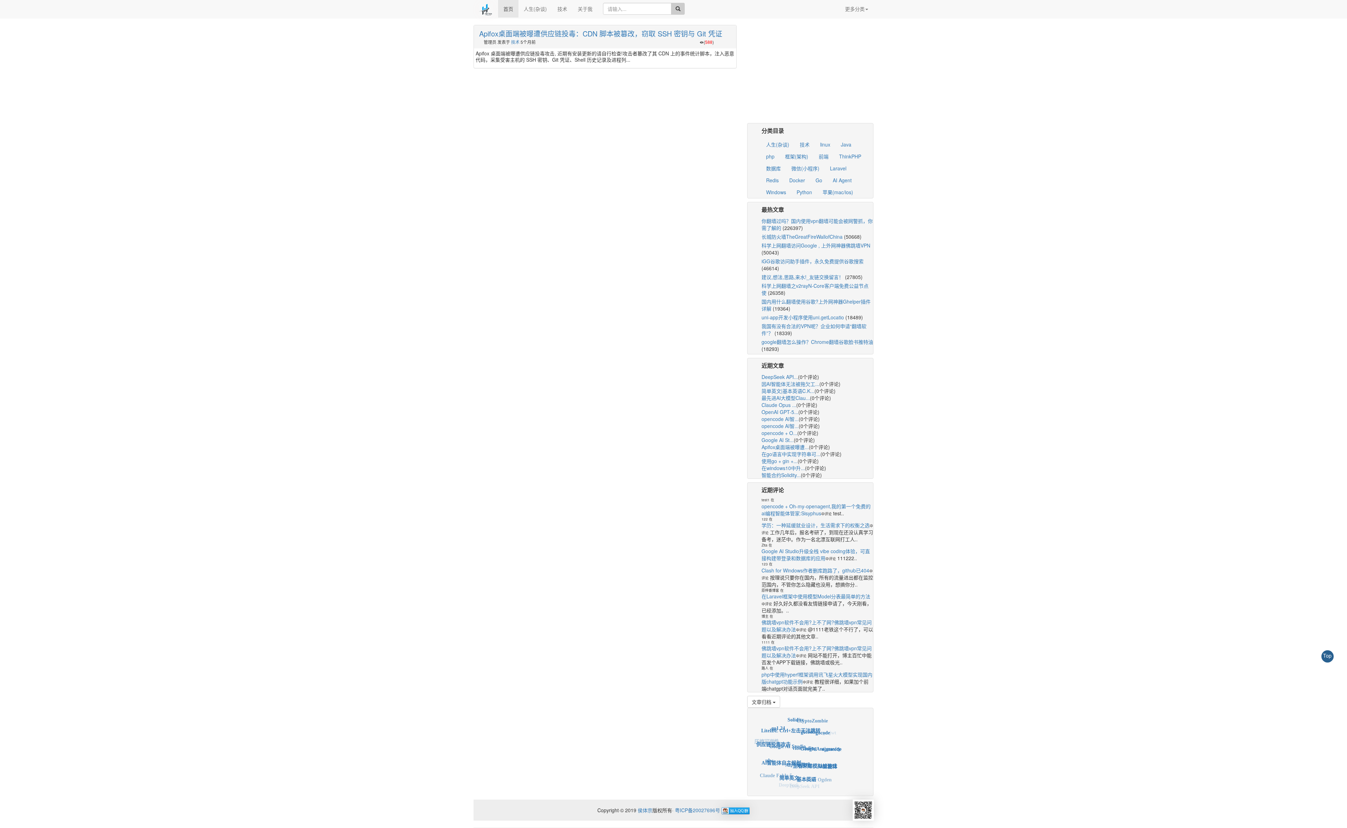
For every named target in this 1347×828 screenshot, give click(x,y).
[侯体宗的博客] (486, 9)
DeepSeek (789, 779)
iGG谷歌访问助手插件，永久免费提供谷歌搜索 (813, 261)
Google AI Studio (787, 731)
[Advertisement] (810, 74)
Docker (797, 180)
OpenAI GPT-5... (780, 411)
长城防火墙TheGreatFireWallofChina (802, 236)
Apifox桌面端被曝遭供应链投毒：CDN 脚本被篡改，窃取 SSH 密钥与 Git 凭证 (600, 33)
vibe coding (804, 732)
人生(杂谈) (535, 8)
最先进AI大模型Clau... (786, 397)
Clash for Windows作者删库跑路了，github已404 (815, 570)
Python (804, 192)
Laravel (838, 168)
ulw (769, 752)
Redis (772, 180)
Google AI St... (778, 439)
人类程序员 (789, 785)
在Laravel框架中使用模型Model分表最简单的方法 (816, 596)
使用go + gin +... (780, 460)
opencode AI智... (780, 418)
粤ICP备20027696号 (697, 810)
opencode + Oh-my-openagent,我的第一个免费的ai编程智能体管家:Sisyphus (816, 510)
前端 (824, 156)
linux (825, 144)
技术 (562, 8)
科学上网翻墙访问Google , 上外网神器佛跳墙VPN (816, 245)
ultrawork (765, 758)
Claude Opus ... (779, 404)
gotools (808, 721)
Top (1327, 655)
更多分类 (855, 8)
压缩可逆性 (767, 739)
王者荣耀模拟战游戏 (815, 750)
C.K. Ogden (819, 772)
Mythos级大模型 (773, 773)
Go (819, 180)
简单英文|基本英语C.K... (788, 390)
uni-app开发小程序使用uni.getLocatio (803, 317)
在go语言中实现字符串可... (791, 453)
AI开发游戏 (797, 748)
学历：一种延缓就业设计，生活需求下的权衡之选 (816, 525)
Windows (776, 192)
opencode (832, 742)
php (770, 156)
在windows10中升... (783, 467)
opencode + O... (779, 432)
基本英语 (806, 766)
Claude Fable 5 (776, 768)
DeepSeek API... (780, 376)
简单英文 (789, 765)
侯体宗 (644, 810)
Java (846, 144)
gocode (823, 726)
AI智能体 (827, 757)
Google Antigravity (820, 736)
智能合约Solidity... (781, 475)
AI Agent (842, 180)
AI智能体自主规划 (781, 748)
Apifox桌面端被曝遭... (785, 446)
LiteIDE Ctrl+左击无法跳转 (790, 720)
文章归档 (762, 701)
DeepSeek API (804, 780)
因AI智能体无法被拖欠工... (790, 383)
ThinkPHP (850, 156)
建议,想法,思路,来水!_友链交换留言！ (803, 276)
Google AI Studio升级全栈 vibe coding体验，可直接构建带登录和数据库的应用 (816, 555)
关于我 (585, 8)
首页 (508, 8)
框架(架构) (796, 156)
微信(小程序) (805, 168)
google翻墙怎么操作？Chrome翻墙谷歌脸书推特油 (817, 341)
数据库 (773, 168)
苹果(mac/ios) (838, 192)
